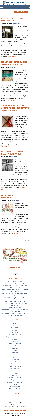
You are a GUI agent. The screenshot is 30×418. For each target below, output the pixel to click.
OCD (15, 362)
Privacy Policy (7, 406)
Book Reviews (15, 328)
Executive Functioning (15, 344)
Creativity (15, 339)
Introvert (15, 355)
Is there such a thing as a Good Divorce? (15, 301)
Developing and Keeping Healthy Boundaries (12, 152)
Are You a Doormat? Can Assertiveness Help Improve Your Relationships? (15, 108)
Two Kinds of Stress (15, 307)
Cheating (15, 332)
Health (15, 346)
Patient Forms (23, 406)
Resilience (15, 373)
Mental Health (15, 359)
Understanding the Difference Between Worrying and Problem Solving (15, 298)
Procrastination (15, 368)
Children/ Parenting (15, 334)
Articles (15, 325)
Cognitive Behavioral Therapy (15, 337)
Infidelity (15, 350)
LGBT (15, 357)
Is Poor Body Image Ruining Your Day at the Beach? (14, 63)
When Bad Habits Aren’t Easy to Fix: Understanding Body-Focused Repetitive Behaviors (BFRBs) (15, 285)
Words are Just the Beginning (10, 196)
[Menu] (1, 7)
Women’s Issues (15, 387)
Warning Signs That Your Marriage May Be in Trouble (15, 294)
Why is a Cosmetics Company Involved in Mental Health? (15, 304)
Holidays (15, 348)
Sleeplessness (15, 380)
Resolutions (15, 375)
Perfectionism (15, 364)
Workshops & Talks (15, 389)
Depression (15, 341)
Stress (15, 384)
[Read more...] (12, 56)
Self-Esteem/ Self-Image (15, 377)
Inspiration (15, 353)
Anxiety (15, 323)
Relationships (15, 371)
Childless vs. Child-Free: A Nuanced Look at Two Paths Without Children (15, 314)
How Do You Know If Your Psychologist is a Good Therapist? (15, 310)
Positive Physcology (15, 366)
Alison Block (16, 23)
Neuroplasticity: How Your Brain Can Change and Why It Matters (15, 290)
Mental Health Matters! (15, 281)
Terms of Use (15, 406)
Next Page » (25, 240)
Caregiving (15, 330)
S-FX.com (18, 404)
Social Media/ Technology (15, 382)
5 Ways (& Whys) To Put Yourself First (12, 19)
